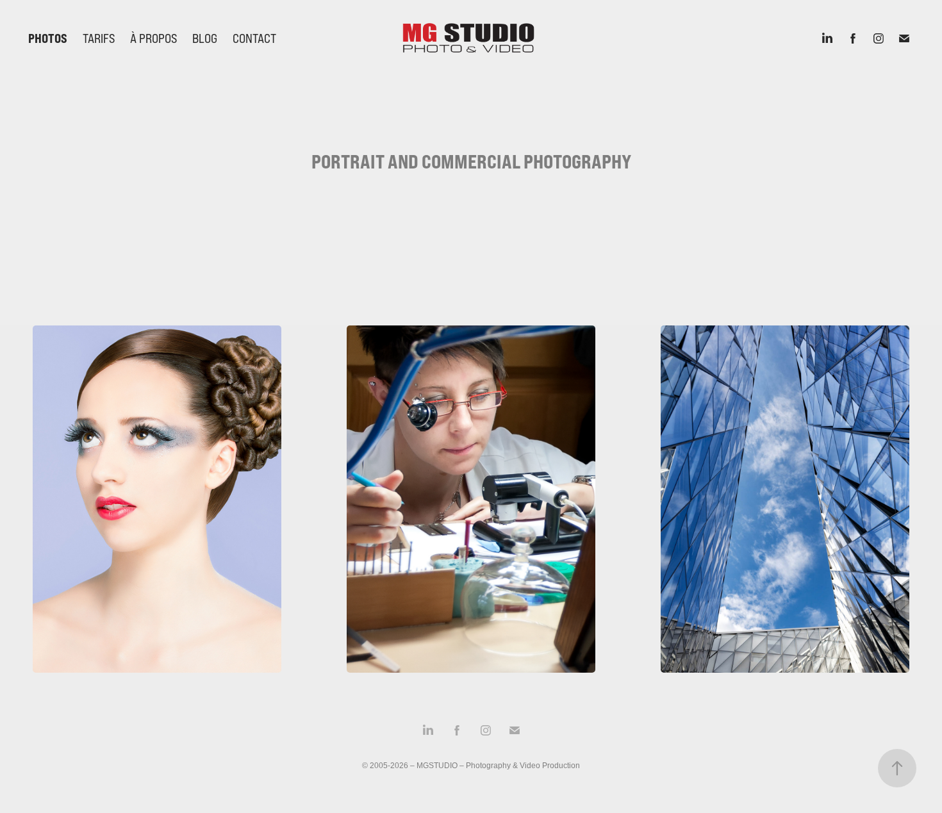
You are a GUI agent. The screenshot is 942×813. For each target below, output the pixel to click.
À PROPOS (153, 38)
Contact (254, 38)
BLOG (204, 38)
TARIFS (99, 38)
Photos (47, 38)
